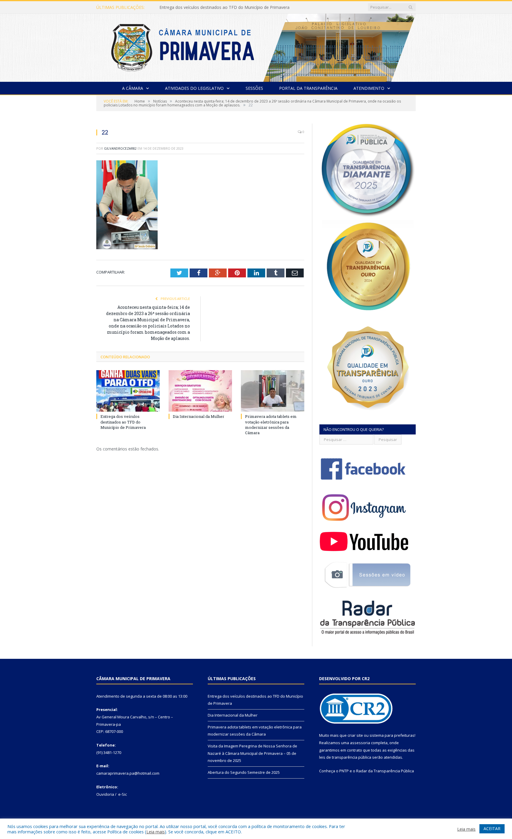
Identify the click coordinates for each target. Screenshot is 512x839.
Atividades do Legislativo (194, 88)
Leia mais (155, 831)
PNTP (344, 771)
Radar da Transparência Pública (385, 771)
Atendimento (368, 88)
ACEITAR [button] (492, 828)
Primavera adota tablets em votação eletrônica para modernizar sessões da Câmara (271, 424)
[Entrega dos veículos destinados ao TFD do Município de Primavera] (128, 391)
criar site (355, 735)
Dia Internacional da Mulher (185, 7)
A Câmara (132, 88)
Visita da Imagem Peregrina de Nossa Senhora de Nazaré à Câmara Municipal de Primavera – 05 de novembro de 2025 (252, 753)
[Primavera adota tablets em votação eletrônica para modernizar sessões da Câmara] (272, 391)
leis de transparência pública (345, 757)
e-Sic (122, 794)
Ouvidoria (105, 794)
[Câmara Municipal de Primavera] (256, 46)
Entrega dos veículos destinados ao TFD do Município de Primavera (123, 422)
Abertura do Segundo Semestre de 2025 (244, 772)
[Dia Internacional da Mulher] (200, 391)
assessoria (360, 742)
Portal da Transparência (308, 88)
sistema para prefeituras (392, 735)
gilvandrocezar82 (120, 148)
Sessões (254, 88)
